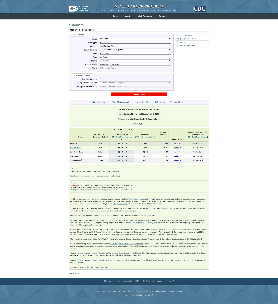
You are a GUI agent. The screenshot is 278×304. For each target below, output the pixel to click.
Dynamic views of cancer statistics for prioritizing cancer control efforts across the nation (139, 10)
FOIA (137, 281)
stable (176, 148)
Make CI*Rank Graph (120, 102)
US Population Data (120, 204)
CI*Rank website (171, 234)
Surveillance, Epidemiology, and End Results (125, 253)
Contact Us (170, 281)
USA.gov (179, 291)
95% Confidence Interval (121, 137)
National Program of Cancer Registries (143, 223)
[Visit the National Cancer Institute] (78, 8)
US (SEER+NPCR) (76, 148)
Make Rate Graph (144, 102)
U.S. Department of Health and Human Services (113, 291)
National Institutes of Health (143, 291)
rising (176, 143)
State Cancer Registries (78, 176)
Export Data (178, 102)
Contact (162, 16)
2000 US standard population (140, 199)
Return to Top (74, 273)
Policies (117, 281)
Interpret (162, 102)
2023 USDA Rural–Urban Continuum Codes (126, 244)
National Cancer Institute (165, 291)
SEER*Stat (174, 201)
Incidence (75, 25)
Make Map (100, 102)
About (127, 16)
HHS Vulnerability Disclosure (152, 281)
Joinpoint (166, 208)
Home (115, 16)
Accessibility (127, 281)
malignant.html (149, 216)
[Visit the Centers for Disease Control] (199, 8)
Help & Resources (144, 16)
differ (118, 211)
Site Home (108, 281)
